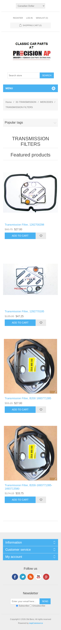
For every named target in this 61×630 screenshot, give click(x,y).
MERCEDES (46, 102)
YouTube (38, 577)
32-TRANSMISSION (26, 102)
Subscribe (24, 605)
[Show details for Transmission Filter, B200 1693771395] (30, 366)
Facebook (15, 577)
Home (9, 102)
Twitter (23, 577)
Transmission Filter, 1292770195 (24, 311)
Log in (29, 18)
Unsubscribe (38, 605)
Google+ (46, 577)
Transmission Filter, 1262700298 (24, 224)
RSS (30, 577)
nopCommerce (36, 623)
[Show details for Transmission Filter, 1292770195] (30, 279)
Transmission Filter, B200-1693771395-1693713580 (28, 487)
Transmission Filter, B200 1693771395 (28, 398)
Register (18, 18)
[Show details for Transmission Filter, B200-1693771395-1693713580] (30, 453)
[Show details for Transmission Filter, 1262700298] (30, 192)
